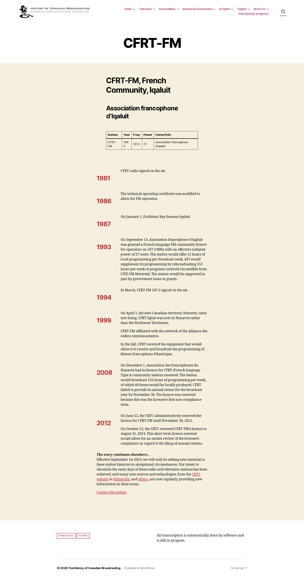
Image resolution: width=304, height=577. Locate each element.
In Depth (224, 9)
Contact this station (112, 492)
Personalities (167, 9)
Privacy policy (66, 536)
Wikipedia (121, 479)
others (143, 479)
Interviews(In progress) (254, 13)
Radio (128, 9)
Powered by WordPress (139, 568)
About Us (260, 9)
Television (145, 9)
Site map (83, 536)
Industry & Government (197, 9)
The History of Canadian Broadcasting (94, 568)
